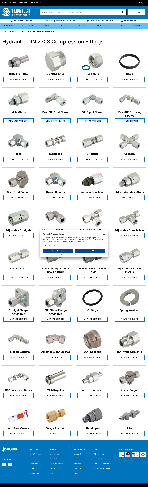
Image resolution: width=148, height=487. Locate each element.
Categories (27, 26)
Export (76, 473)
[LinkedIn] (4, 464)
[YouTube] (10, 464)
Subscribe (77, 468)
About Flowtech (35, 454)
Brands (46, 26)
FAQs (51, 473)
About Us (102, 26)
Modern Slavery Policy (102, 468)
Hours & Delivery (56, 459)
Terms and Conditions (101, 464)
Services (64, 26)
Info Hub (138, 26)
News (120, 26)
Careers (32, 468)
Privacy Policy (99, 454)
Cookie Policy (99, 459)
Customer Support (9, 3)
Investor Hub (36, 3)
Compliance (34, 464)
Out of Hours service (57, 464)
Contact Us (77, 454)
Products (9, 26)
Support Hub (54, 454)
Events (32, 459)
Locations (77, 459)
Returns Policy (55, 468)
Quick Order (23, 3)
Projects (83, 26)
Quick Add (77, 464)
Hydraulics (22, 31)
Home (4, 31)
